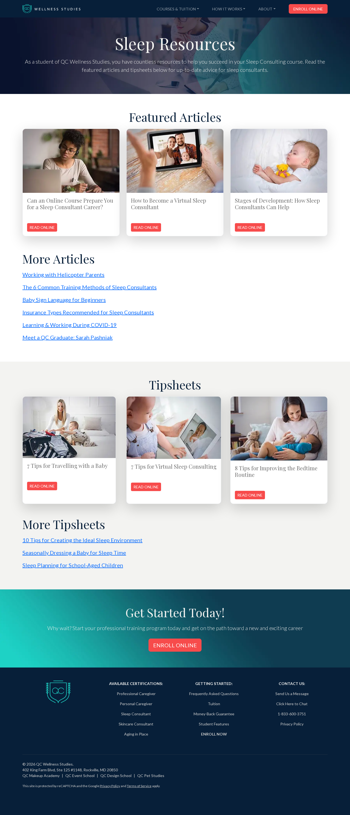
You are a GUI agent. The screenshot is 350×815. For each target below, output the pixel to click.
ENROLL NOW (214, 734)
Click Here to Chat (292, 703)
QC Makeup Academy (41, 775)
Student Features (214, 724)
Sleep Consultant (136, 713)
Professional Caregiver (136, 693)
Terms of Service (139, 786)
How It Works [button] (227, 9)
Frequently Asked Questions (214, 693)
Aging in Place (136, 734)
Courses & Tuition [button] (176, 9)
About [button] (265, 9)
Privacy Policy (292, 724)
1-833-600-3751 (292, 713)
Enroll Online (308, 9)
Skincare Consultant (136, 724)
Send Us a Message (292, 693)
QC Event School (80, 775)
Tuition (214, 703)
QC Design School (116, 775)
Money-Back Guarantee (214, 713)
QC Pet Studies (150, 775)
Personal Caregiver (136, 703)
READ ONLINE (42, 227)
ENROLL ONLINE (175, 645)
